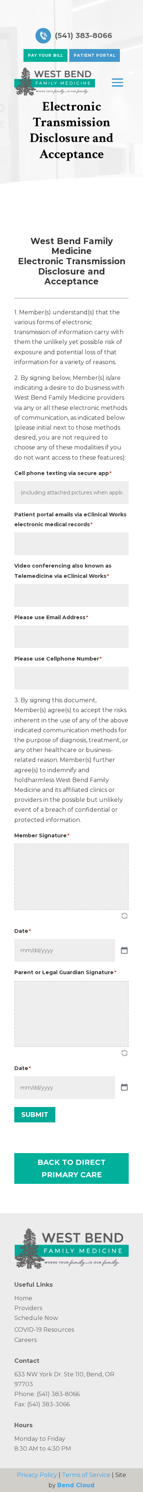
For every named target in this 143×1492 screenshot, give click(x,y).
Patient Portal (94, 55)
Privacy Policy (37, 1475)
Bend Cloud (76, 1485)
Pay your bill (45, 55)
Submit (34, 1115)
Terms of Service (86, 1475)
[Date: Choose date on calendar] (124, 950)
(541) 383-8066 (83, 35)
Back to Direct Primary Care (71, 1168)
